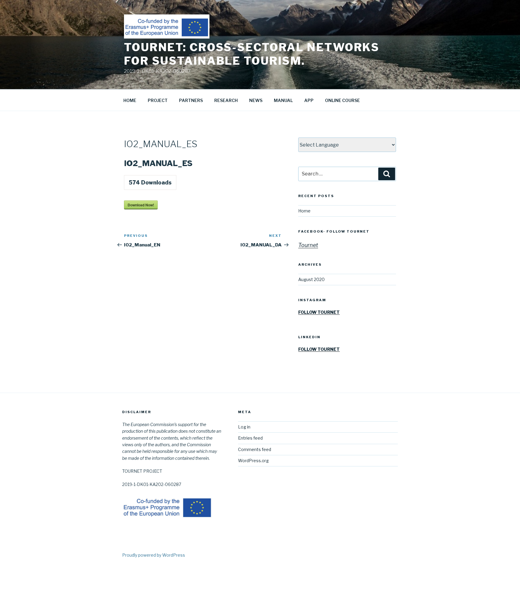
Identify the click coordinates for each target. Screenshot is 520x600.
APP (309, 100)
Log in (244, 426)
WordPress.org (253, 460)
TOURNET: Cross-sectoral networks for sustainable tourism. (251, 54)
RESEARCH (226, 100)
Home (304, 210)
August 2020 (311, 279)
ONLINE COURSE (342, 100)
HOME (129, 100)
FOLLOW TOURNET (319, 312)
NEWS (255, 100)
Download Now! (141, 205)
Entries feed (250, 438)
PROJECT (158, 100)
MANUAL (283, 100)
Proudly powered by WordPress (153, 555)
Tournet (308, 245)
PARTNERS (191, 100)
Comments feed (254, 449)
